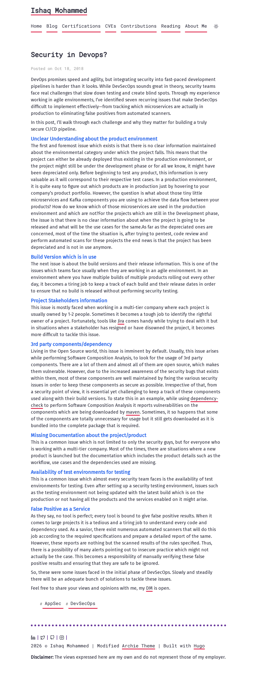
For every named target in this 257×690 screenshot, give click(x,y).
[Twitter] (42, 637)
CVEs (110, 26)
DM (149, 588)
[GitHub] (52, 637)
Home (36, 26)
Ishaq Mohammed (59, 10)
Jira (121, 321)
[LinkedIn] (33, 637)
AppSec (53, 603)
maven (133, 412)
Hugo (199, 646)
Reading (170, 26)
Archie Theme (138, 646)
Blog (51, 26)
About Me (196, 26)
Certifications (81, 26)
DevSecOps (83, 603)
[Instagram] (61, 637)
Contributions (139, 26)
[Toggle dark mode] (216, 26)
